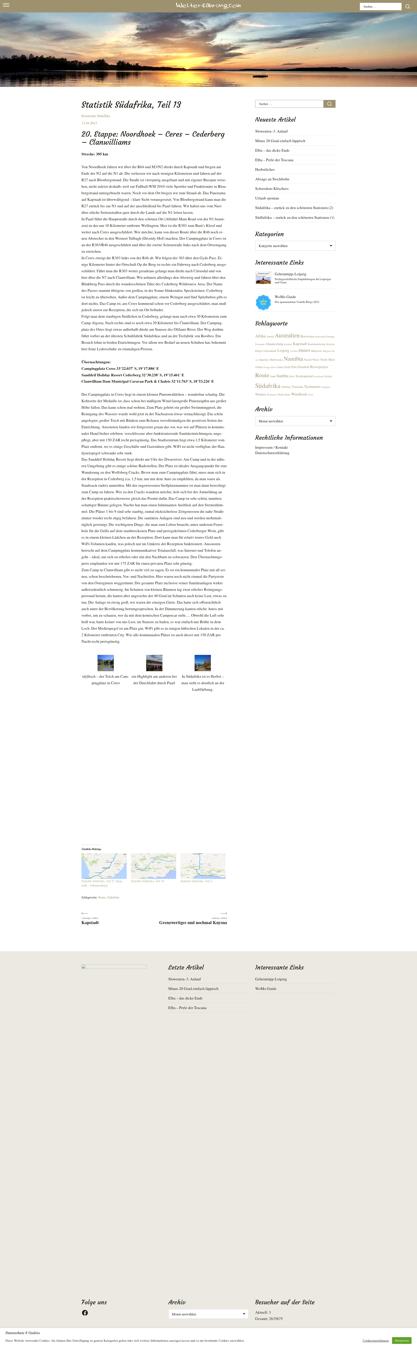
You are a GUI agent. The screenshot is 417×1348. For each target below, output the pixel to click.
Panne (280, 367)
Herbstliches (265, 169)
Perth (287, 367)
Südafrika (113, 897)
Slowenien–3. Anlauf (271, 131)
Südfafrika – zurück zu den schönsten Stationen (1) (294, 217)
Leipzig (283, 350)
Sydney (328, 376)
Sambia (282, 375)
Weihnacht (272, 394)
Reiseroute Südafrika (95, 115)
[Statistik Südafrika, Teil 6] (203, 866)
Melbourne (276, 360)
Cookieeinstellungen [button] (376, 1341)
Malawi (304, 350)
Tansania (297, 386)
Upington (325, 386)
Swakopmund (304, 376)
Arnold (270, 336)
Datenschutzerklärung (272, 452)
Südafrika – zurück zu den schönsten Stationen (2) (294, 207)
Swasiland (318, 376)
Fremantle (260, 344)
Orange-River (269, 367)
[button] (105, 670)
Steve (292, 376)
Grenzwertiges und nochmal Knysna (193, 922)
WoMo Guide (285, 296)
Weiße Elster (284, 394)
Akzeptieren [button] (402, 1340)
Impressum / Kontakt (271, 447)
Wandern (260, 394)
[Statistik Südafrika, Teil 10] (153, 866)
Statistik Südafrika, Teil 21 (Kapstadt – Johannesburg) (102, 883)
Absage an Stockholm (272, 178)
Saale (273, 376)
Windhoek (299, 394)
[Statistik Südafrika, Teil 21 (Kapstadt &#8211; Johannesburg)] (104, 866)
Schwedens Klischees (272, 188)
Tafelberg (286, 386)
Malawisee (316, 350)
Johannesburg (274, 344)
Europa (330, 336)
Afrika (260, 336)
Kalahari (288, 344)
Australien (287, 335)
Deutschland (320, 336)
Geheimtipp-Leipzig (290, 273)
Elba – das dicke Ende (272, 150)
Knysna (330, 344)
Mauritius (264, 359)
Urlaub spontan (267, 198)
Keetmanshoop (317, 344)
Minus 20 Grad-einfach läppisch (280, 140)
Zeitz (310, 394)
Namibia (293, 358)
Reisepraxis (319, 366)
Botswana (307, 336)
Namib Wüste (311, 360)
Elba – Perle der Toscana (274, 159)
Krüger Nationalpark (265, 350)
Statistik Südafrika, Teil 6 (196, 881)
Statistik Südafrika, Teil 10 (147, 881)
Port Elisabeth (300, 367)
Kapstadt (90, 922)
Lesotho (294, 350)
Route (102, 897)
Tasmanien (312, 386)
